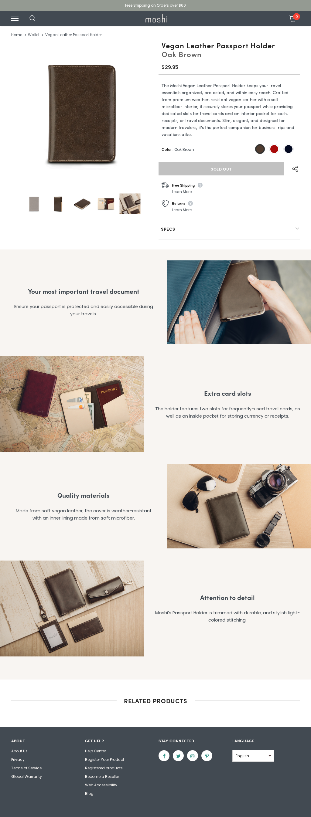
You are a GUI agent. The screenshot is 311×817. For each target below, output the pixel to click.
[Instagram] (192, 755)
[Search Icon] (38, 18)
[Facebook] (164, 755)
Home (16, 34)
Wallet (33, 34)
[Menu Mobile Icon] (15, 18)
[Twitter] (178, 755)
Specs (168, 229)
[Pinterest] (206, 755)
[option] (81, 113)
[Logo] (156, 18)
